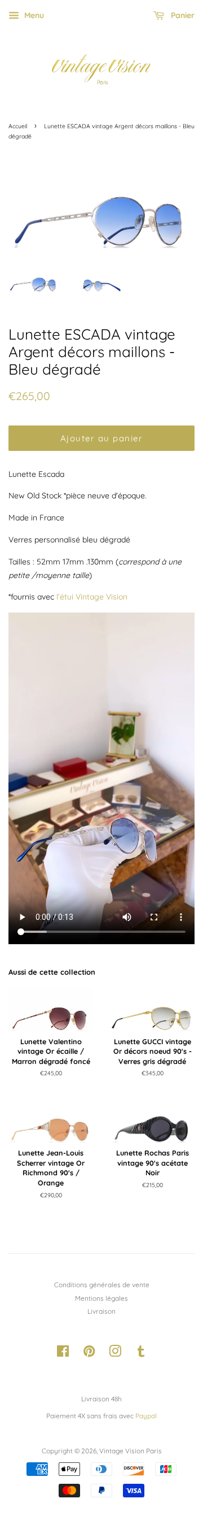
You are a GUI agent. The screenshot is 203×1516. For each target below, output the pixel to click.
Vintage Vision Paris (130, 1451)
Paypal (146, 1415)
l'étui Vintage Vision (91, 597)
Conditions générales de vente (101, 1284)
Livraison (101, 1311)
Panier (182, 15)
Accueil (17, 126)
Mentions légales (101, 1298)
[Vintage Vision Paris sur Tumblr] (141, 1353)
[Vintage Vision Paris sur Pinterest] (89, 1353)
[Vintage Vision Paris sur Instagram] (115, 1353)
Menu (33, 15)
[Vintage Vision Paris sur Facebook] (62, 1353)
